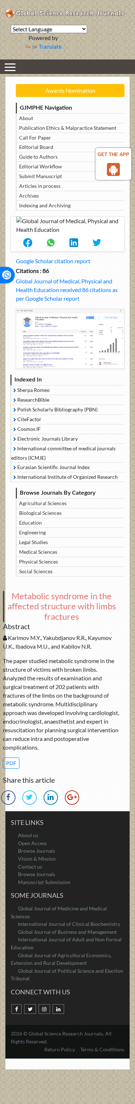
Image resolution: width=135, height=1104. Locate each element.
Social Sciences (36, 571)
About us (28, 835)
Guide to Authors (38, 157)
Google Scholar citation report (53, 260)
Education (30, 523)
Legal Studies (33, 542)
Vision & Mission (37, 859)
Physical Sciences (38, 561)
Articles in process (39, 186)
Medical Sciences (38, 552)
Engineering (32, 532)
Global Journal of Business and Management (67, 932)
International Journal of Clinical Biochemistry (69, 924)
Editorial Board (36, 147)
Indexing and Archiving (45, 205)
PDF (11, 763)
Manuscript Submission (44, 882)
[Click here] (70, 338)
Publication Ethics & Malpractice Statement (67, 128)
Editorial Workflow (40, 166)
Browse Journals (36, 851)
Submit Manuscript (40, 176)
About (26, 118)
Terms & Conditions (102, 1049)
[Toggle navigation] (10, 66)
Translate (50, 46)
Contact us (30, 867)
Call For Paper (35, 137)
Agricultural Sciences (43, 503)
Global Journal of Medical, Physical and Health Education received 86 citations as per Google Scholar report (67, 290)
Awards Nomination (70, 90)
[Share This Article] (27, 242)
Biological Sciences (40, 513)
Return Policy (60, 1049)
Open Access (32, 843)
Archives (29, 196)
